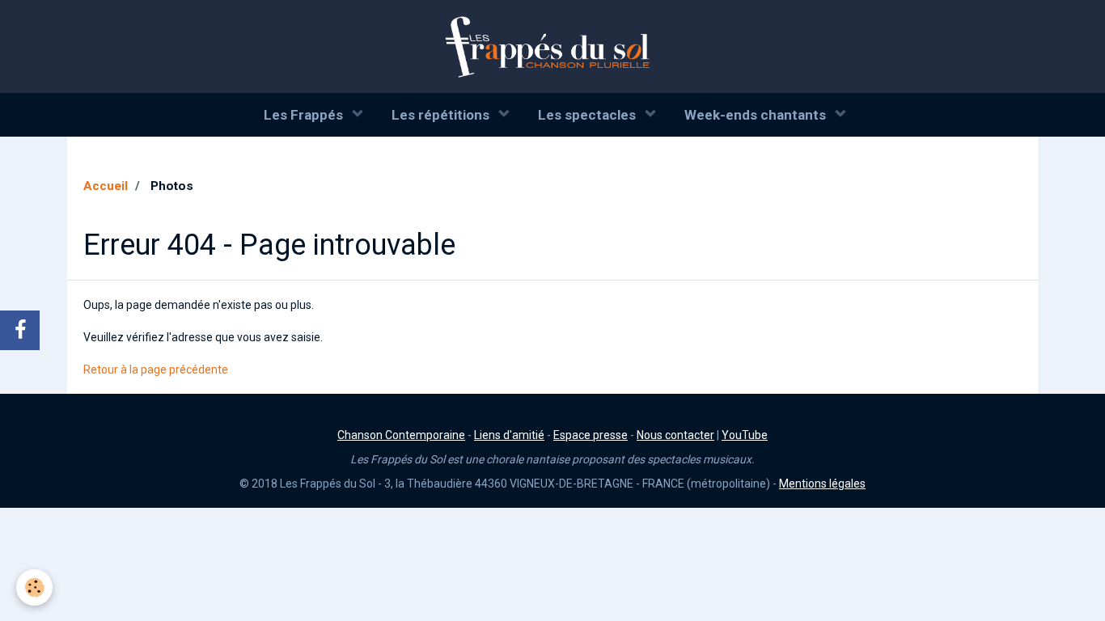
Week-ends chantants (756, 115)
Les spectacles (588, 115)
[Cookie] (34, 587)
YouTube (745, 435)
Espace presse (590, 435)
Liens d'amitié (509, 435)
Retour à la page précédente (155, 369)
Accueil (105, 186)
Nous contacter (675, 435)
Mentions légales (822, 483)
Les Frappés (305, 115)
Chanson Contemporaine (401, 435)
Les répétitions (442, 115)
